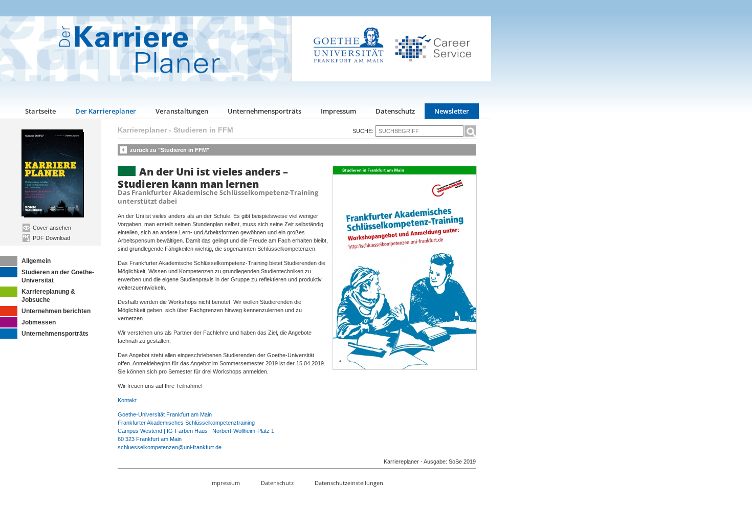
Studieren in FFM (203, 130)
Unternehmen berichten (56, 311)
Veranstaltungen (182, 111)
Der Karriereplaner (105, 111)
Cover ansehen (51, 228)
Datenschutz (395, 111)
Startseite (40, 111)
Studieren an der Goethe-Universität (57, 276)
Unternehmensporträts (264, 111)
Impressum (338, 111)
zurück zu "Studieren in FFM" (169, 150)
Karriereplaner (142, 130)
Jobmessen (38, 322)
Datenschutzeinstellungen (349, 483)
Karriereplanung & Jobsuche (48, 295)
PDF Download (50, 238)
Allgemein (36, 261)
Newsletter (451, 111)
